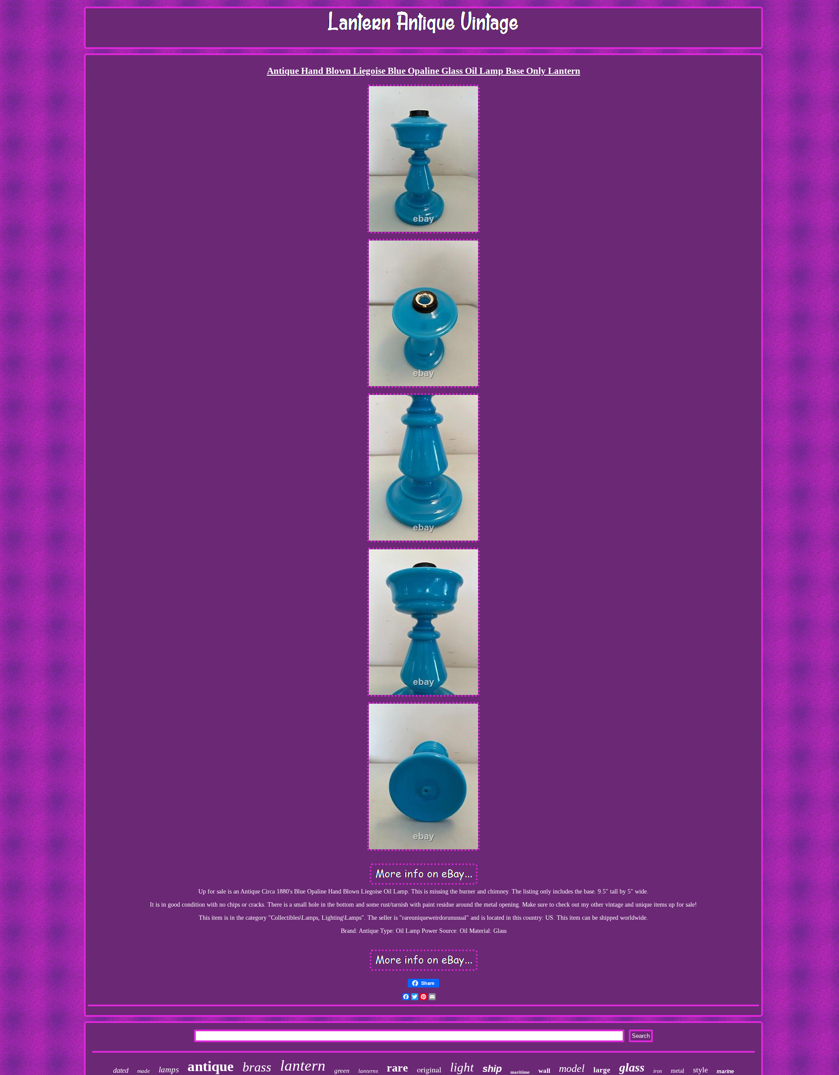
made (143, 1071)
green (342, 1070)
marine (725, 1071)
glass (632, 1067)
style (700, 1069)
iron (657, 1071)
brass (257, 1067)
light (462, 1067)
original (429, 1069)
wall (544, 1070)
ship (492, 1068)
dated (120, 1070)
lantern (303, 1065)
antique (210, 1066)
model (572, 1068)
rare (397, 1067)
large (601, 1070)
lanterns (368, 1071)
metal (677, 1071)
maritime (520, 1072)
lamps (169, 1069)
